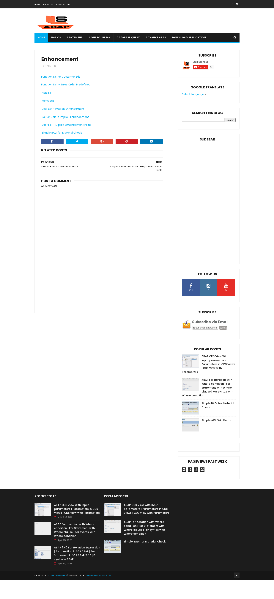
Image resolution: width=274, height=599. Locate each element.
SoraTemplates (57, 575)
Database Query (128, 37)
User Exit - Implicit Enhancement (63, 109)
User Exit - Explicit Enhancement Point (66, 125)
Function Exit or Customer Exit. (61, 77)
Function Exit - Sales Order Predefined (65, 84)
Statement (75, 37)
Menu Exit (48, 101)
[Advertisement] (172, 20)
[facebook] (232, 4)
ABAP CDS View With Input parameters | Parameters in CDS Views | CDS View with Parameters (208, 364)
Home (37, 4)
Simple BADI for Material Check (61, 132)
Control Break (100, 37)
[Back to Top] (237, 575)
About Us (48, 4)
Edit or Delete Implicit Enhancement (65, 117)
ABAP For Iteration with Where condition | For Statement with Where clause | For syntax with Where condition (207, 387)
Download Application (189, 37)
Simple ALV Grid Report (217, 420)
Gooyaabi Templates (98, 575)
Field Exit (47, 93)
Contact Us (63, 4)
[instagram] (237, 4)
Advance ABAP (156, 37)
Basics (56, 37)
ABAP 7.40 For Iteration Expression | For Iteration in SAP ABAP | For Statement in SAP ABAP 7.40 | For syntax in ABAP (77, 553)
